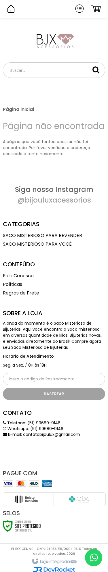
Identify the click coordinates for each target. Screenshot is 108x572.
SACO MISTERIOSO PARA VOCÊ (37, 244)
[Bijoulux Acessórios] (54, 40)
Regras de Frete (21, 293)
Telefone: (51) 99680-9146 (33, 423)
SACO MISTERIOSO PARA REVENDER (42, 235)
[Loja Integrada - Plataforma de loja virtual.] (54, 561)
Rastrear (54, 394)
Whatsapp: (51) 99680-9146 (34, 429)
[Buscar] (96, 69)
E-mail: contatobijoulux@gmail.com (43, 434)
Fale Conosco (18, 275)
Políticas (12, 284)
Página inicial (18, 109)
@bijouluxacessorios (54, 200)
